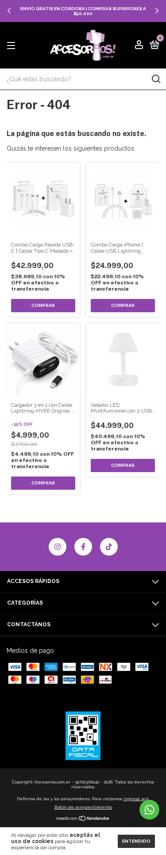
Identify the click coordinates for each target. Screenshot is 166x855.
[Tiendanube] (83, 819)
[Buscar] (155, 79)
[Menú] (13, 45)
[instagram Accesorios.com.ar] (57, 547)
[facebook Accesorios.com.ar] (83, 547)
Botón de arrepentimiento (83, 807)
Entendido (136, 841)
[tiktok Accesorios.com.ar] (109, 547)
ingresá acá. (137, 798)
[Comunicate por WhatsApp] (149, 810)
